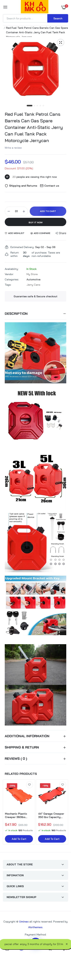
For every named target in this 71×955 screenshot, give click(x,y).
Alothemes (35, 927)
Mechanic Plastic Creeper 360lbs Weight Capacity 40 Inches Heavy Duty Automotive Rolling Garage (18, 815)
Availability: (12, 269)
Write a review (13, 147)
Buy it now (36, 222)
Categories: (12, 279)
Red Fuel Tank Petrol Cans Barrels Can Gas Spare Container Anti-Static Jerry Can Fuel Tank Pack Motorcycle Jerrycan (34, 127)
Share (62, 233)
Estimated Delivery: (22, 247)
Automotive (34, 279)
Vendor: (9, 274)
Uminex (24, 921)
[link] (29, 784)
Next (63, 814)
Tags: (8, 284)
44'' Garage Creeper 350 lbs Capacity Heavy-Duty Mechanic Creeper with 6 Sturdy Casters (51, 815)
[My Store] (34, 7)
